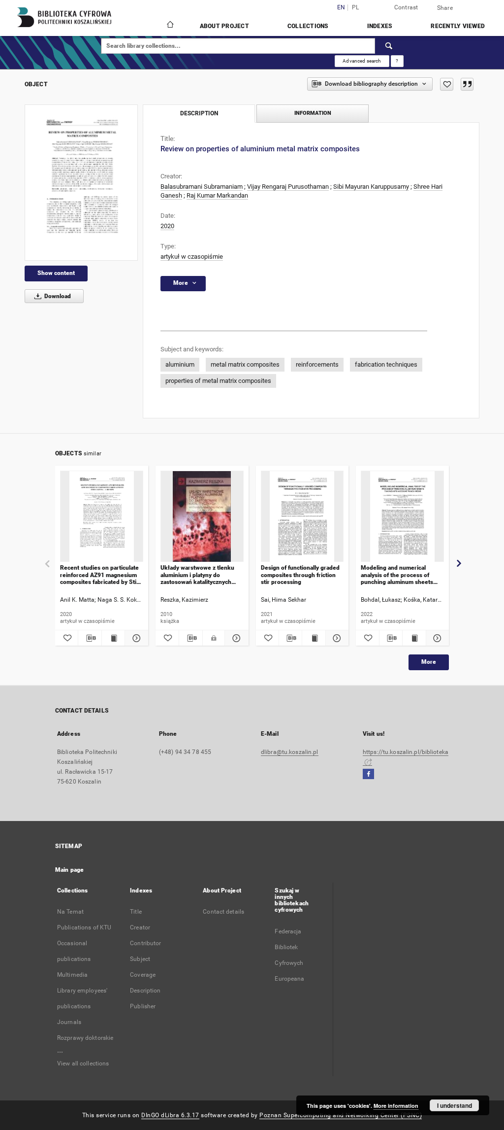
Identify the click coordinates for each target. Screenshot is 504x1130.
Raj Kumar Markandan (217, 195)
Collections (308, 26)
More (428, 661)
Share (445, 7)
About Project (224, 26)
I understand (454, 1105)
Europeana (289, 978)
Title (136, 911)
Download (57, 296)
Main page (69, 869)
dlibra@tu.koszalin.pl (289, 752)
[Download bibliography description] (89, 638)
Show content (56, 273)
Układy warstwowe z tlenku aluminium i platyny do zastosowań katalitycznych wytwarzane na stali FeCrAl (197, 574)
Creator (140, 927)
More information (396, 1105)
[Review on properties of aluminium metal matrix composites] (81, 182)
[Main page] (169, 25)
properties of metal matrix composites (218, 380)
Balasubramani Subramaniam (201, 186)
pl (355, 7)
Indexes (380, 26)
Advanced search (362, 61)
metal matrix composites (245, 364)
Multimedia (72, 974)
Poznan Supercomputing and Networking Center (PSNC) (340, 1115)
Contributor (145, 943)
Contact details (223, 911)
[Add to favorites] (446, 84)
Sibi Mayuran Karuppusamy (371, 186)
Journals (69, 1022)
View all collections (83, 1063)
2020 (167, 226)
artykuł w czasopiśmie (191, 256)
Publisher (143, 1006)
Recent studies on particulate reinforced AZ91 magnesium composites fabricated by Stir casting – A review (99, 574)
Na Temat (70, 911)
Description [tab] (199, 113)
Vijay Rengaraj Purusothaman (288, 186)
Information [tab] (312, 113)
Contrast (406, 7)
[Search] (389, 46)
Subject (140, 959)
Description (145, 990)
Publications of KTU (84, 927)
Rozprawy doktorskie (85, 1037)
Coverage (143, 974)
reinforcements (317, 364)
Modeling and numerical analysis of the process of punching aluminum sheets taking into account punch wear (397, 574)
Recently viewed (458, 26)
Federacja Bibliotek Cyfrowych (289, 947)
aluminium (179, 364)
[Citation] (467, 84)
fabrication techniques (386, 364)
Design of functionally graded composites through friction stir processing (300, 574)
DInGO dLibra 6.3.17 (170, 1115)
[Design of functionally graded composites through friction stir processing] (302, 516)
